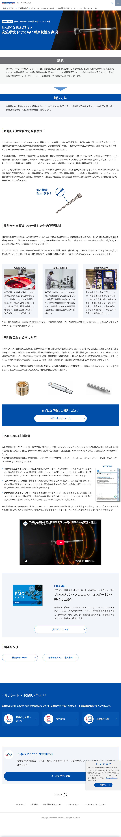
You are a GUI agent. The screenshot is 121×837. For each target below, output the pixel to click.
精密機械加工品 (23, 8)
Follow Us (58, 795)
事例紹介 (12, 8)
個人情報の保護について (52, 804)
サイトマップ (20, 804)
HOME (4, 8)
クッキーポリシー (111, 778)
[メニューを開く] (118, 3)
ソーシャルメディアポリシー (95, 804)
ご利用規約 (34, 804)
